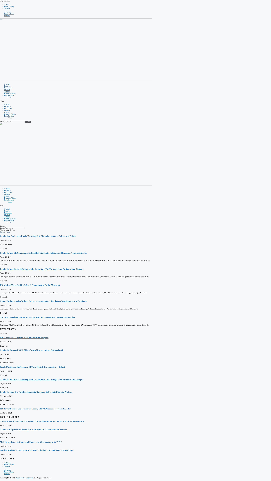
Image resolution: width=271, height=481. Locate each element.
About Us (7, 4)
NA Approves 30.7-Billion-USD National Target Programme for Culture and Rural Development (42, 421)
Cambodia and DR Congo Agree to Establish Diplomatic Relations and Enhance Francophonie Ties (43, 253)
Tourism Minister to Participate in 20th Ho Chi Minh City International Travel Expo (36, 450)
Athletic (7, 92)
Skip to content (5, 1)
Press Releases (9, 95)
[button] (135, 101)
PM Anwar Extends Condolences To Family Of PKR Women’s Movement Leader (35, 409)
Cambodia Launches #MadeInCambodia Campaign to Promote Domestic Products (36, 392)
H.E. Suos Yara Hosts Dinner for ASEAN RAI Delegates (24, 338)
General (7, 84)
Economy (7, 86)
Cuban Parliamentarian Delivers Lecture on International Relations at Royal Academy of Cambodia (43, 301)
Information (8, 88)
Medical (7, 90)
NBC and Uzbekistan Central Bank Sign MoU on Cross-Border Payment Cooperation (37, 317)
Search (2, 122)
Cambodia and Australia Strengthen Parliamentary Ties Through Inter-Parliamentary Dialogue (41, 269)
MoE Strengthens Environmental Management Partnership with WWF (31, 442)
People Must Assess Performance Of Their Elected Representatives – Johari (32, 367)
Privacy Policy (9, 6)
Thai (10, 97)
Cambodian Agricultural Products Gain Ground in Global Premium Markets (33, 429)
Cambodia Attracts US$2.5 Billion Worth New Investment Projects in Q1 (31, 350)
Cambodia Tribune (24, 478)
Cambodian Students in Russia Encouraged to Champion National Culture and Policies (38, 236)
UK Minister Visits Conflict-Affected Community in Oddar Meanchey (30, 285)
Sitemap (7, 8)
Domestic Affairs (10, 93)
